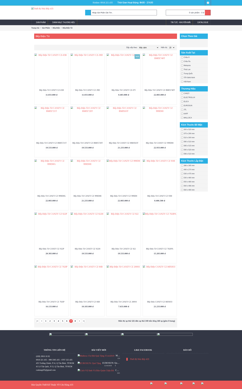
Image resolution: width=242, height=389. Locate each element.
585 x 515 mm (189, 146)
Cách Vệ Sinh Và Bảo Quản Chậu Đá (117, 370)
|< (37, 321)
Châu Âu (187, 61)
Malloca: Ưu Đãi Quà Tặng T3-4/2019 (118, 355)
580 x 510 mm (189, 142)
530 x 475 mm (189, 174)
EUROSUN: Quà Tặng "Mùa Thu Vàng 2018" (111, 363)
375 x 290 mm (189, 134)
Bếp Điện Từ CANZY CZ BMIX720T (87, 143)
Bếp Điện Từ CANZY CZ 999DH (123, 196)
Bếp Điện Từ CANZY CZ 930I (159, 196)
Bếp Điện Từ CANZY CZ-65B (51, 90)
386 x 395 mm (189, 166)
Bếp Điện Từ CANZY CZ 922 (124, 249)
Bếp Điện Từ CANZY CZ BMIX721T (51, 143)
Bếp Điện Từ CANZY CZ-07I (124, 90)
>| (84, 321)
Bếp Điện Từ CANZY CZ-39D (87, 90)
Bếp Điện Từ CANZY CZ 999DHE (88, 196)
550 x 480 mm (189, 182)
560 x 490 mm (189, 190)
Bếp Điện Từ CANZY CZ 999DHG (51, 196)
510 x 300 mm (189, 138)
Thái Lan (187, 69)
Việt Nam (187, 82)
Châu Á (186, 57)
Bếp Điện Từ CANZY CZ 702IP (51, 302)
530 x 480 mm (189, 178)
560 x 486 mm (189, 186)
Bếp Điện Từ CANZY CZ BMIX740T (160, 90)
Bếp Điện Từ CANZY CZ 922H (87, 249)
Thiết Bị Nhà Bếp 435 (139, 359)
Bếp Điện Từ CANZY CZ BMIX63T (123, 143)
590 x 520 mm (189, 150)
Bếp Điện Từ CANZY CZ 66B (87, 302)
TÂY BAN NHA (189, 78)
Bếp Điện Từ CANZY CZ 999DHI (160, 143)
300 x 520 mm (189, 129)
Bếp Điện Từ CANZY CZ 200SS (123, 302)
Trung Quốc (188, 74)
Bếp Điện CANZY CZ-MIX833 (159, 302)
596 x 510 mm (189, 154)
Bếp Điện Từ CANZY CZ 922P (51, 249)
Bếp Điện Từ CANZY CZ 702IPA (159, 249)
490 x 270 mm (189, 170)
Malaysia (187, 65)
